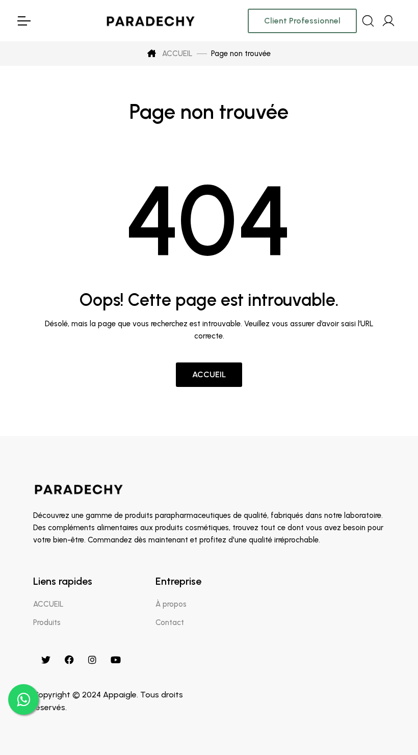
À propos (171, 604)
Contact (169, 622)
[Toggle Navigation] (23, 21)
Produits (47, 622)
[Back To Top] (389, 726)
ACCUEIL (176, 53)
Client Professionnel (302, 20)
